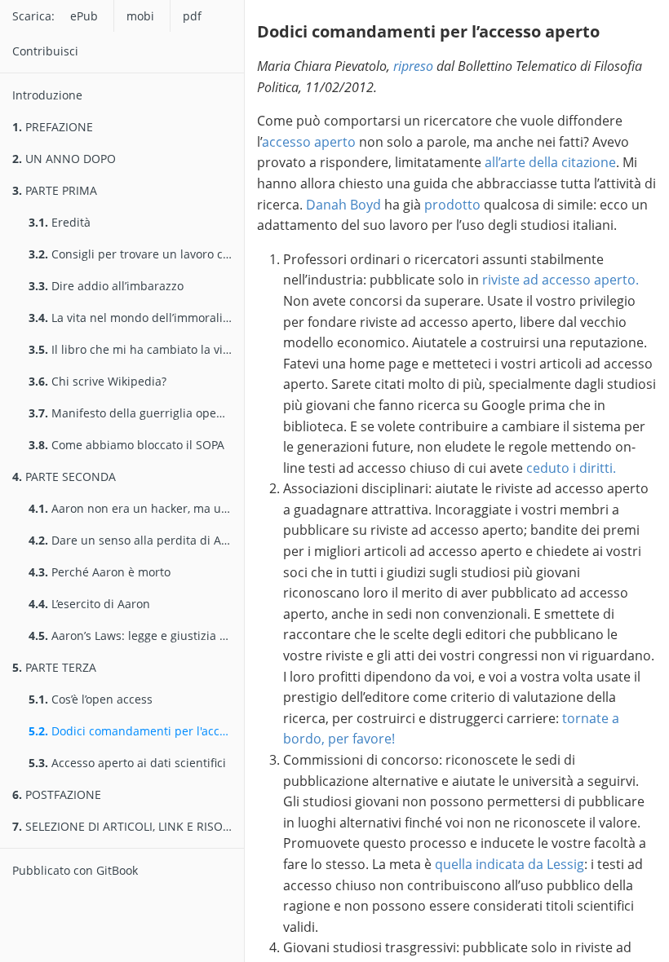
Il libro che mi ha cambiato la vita (131, 349)
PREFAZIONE (52, 127)
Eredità (60, 222)
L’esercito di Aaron (89, 603)
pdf (192, 16)
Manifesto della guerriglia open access (136, 413)
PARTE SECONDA (64, 476)
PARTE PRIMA (54, 190)
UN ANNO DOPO (64, 158)
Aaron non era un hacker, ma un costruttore (136, 508)
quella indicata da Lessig (509, 864)
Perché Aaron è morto (100, 572)
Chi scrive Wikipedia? (97, 381)
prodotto (452, 205)
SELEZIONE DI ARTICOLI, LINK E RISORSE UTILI (128, 826)
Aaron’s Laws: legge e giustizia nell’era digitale (136, 635)
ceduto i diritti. (571, 468)
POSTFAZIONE (56, 794)
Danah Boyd (343, 205)
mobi (140, 16)
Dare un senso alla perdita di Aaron (136, 540)
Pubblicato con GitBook (75, 870)
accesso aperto (309, 142)
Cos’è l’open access (91, 699)
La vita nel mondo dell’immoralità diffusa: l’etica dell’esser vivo (136, 317)
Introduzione (47, 95)
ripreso (413, 66)
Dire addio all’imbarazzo (106, 285)
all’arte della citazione (550, 162)
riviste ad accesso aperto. (560, 280)
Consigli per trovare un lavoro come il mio (136, 254)
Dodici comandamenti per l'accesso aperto (136, 731)
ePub (84, 16)
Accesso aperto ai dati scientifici (127, 762)
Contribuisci (45, 51)
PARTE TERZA (54, 667)
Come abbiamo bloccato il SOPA (126, 444)
